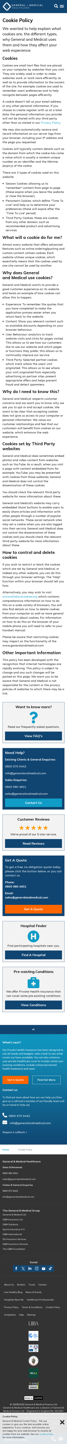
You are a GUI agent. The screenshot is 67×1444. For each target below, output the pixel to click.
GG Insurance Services (14, 1239)
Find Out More (46, 1079)
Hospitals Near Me (14, 1299)
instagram (37, 1268)
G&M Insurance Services (15, 1244)
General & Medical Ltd (14, 1214)
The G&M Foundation (14, 1249)
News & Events (34, 1292)
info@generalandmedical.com (25, 773)
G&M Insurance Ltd (13, 1219)
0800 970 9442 (15, 766)
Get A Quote (33, 909)
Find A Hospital (34, 955)
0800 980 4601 (15, 787)
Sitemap (31, 1314)
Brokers (21, 1284)
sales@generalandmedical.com (26, 794)
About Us (9, 1284)
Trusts (32, 1284)
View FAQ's (33, 736)
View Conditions (33, 1005)
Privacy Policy (50, 123)
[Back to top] (33, 1029)
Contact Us (33, 803)
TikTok (50, 1268)
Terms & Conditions (32, 1307)
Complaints (10, 1314)
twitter (23, 1268)
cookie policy (46, 1434)
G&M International (12, 1234)
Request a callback (13, 1132)
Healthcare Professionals (40, 1299)
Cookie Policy (53, 1307)
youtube (43, 1268)
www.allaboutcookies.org (19, 596)
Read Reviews (33, 843)
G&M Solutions (10, 1224)
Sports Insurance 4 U (14, 1229)
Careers (42, 1284)
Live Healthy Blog (13, 1292)
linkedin (30, 1268)
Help (21, 1314)
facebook (16, 1268)
